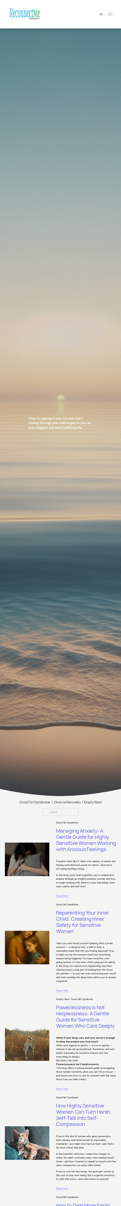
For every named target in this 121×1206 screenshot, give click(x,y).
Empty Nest (63, 999)
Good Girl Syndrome (67, 822)
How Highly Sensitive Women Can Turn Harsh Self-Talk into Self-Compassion (83, 1115)
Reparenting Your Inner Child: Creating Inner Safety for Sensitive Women (82, 922)
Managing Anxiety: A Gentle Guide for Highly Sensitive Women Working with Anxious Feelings (86, 840)
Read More (62, 896)
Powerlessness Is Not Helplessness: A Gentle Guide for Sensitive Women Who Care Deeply (85, 1016)
